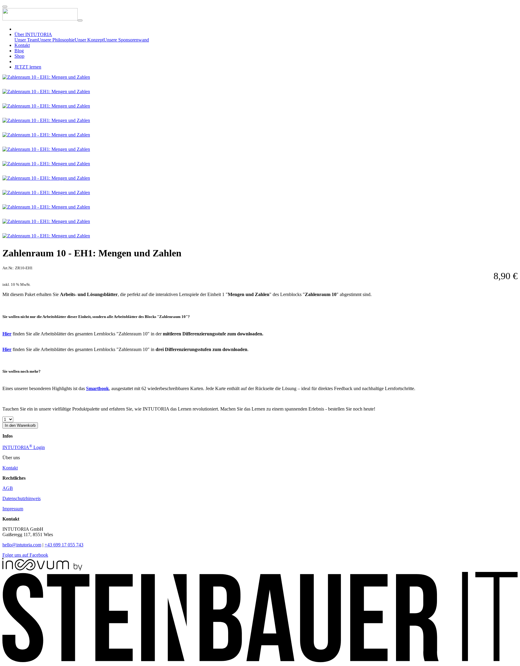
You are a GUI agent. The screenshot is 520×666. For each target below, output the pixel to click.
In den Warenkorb (20, 425)
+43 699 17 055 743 (64, 544)
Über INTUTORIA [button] (33, 34)
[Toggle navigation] (80, 20)
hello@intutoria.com (21, 544)
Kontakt (22, 45)
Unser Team (26, 39)
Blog (19, 50)
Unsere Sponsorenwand (126, 39)
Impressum (12, 508)
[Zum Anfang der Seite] (4, 7)
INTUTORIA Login (23, 447)
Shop (19, 56)
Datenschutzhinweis (21, 498)
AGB (7, 488)
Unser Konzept (89, 39)
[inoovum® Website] (42, 569)
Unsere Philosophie (56, 39)
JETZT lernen (27, 66)
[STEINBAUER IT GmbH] (260, 660)
